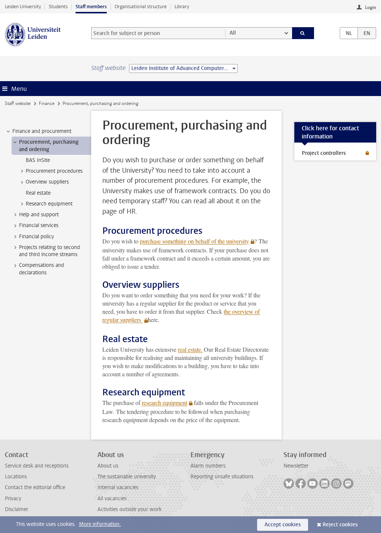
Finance (46, 103)
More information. (100, 524)
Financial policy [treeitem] (36, 236)
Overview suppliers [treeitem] (47, 181)
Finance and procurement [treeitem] (41, 131)
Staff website (18, 103)
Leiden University (23, 6)
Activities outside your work (129, 509)
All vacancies (112, 498)
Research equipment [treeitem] (49, 203)
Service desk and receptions (36, 465)
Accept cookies (283, 524)
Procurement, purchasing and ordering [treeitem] (49, 145)
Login (370, 7)
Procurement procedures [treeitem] (54, 171)
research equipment (164, 402)
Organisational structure (141, 6)
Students (58, 6)
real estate (189, 349)
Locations (16, 476)
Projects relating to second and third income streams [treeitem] (49, 251)
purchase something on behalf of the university (194, 241)
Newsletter (296, 465)
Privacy (13, 498)
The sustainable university (126, 476)
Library (182, 6)
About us (107, 465)
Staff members (91, 6)
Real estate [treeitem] (38, 193)
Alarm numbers (207, 465)
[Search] (303, 33)
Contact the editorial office (35, 487)
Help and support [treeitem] (39, 214)
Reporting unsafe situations (221, 476)
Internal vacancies (117, 487)
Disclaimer (16, 509)
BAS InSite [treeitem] (38, 160)
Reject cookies (340, 524)
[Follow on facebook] (300, 483)
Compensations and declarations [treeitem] (41, 269)
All (233, 32)
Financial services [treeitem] (38, 225)
